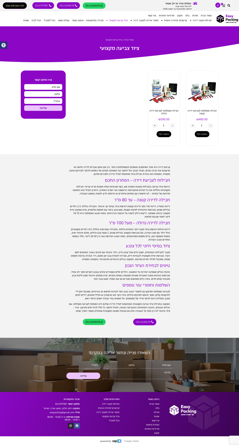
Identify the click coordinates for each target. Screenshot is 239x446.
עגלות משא (63, 20)
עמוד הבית (206, 15)
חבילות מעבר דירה (202, 20)
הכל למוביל (49, 20)
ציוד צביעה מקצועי (118, 20)
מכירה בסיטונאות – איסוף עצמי (87, 20)
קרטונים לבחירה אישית (175, 20)
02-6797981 (61, 403)
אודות (195, 15)
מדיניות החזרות (166, 15)
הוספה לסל (202, 134)
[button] (3, 45)
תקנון (180, 15)
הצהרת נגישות (152, 424)
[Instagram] (70, 426)
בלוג (187, 15)
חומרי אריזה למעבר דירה (145, 20)
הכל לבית (36, 20)
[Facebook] (77, 426)
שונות (26, 20)
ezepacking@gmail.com (62, 412)
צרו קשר (152, 15)
